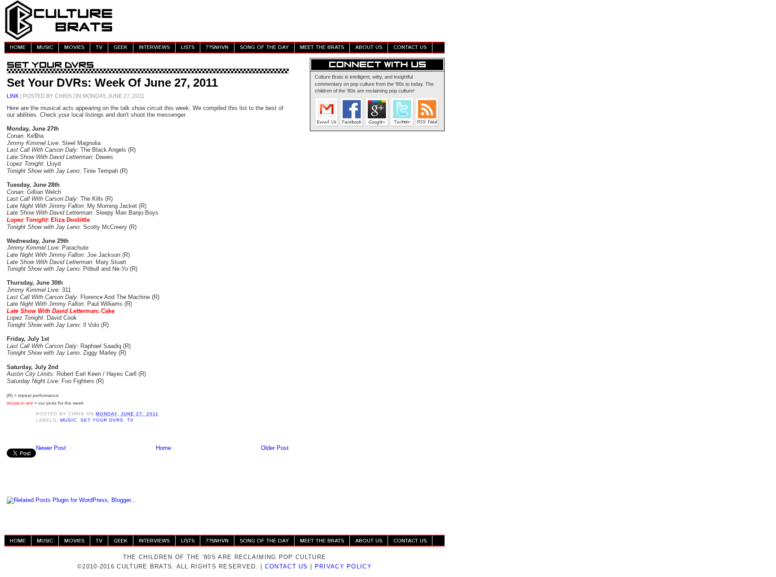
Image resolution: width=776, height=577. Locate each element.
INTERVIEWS (154, 47)
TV (99, 47)
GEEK (121, 47)
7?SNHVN (217, 47)
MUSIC (45, 47)
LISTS (187, 47)
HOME (18, 47)
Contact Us (286, 566)
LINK (13, 96)
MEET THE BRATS (322, 47)
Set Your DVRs (101, 420)
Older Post (275, 448)
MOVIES (74, 47)
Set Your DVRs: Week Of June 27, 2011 (112, 82)
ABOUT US (368, 47)
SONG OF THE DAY (264, 47)
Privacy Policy (343, 566)
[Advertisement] (281, 20)
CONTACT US (410, 47)
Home (163, 448)
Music (68, 420)
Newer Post (51, 448)
